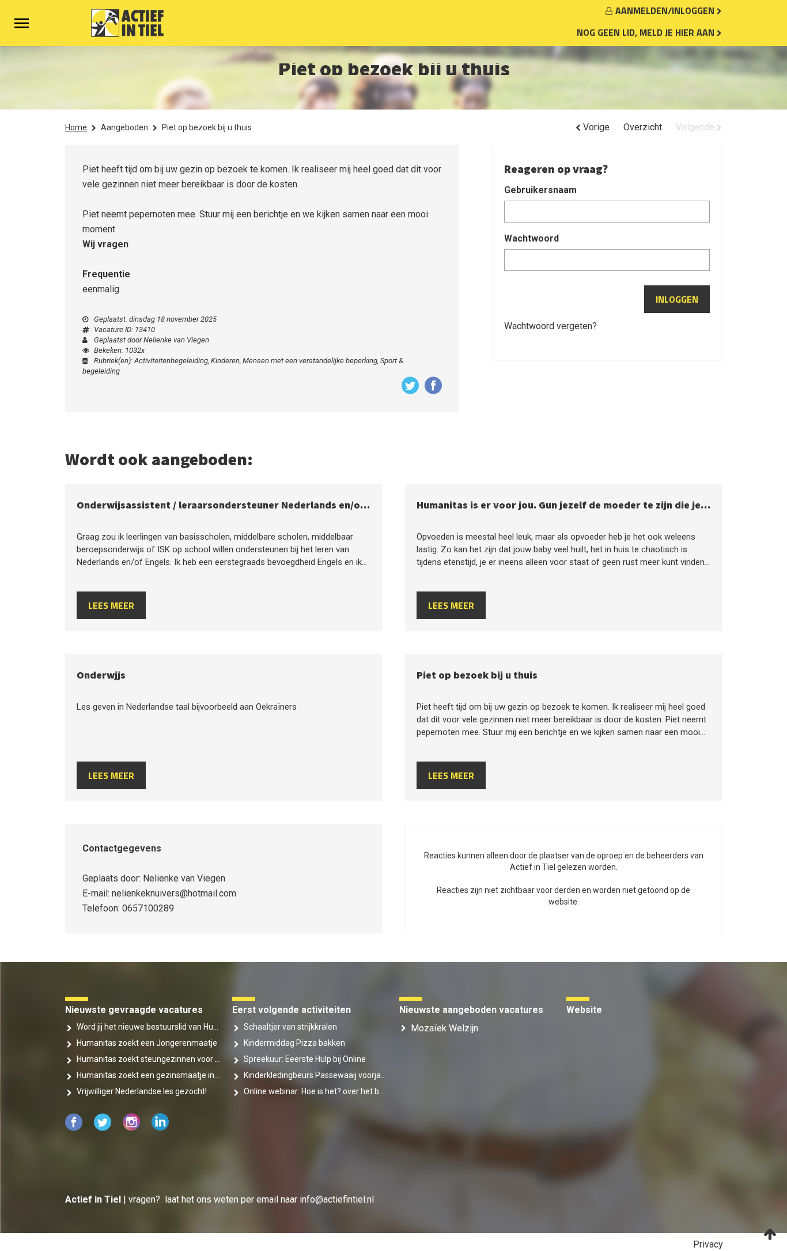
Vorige (595, 127)
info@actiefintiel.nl (337, 1199)
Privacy (708, 1244)
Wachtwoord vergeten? (550, 326)
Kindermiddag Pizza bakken (294, 1042)
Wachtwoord (531, 238)
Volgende (696, 127)
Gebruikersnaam (540, 189)
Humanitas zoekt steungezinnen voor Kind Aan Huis (149, 1059)
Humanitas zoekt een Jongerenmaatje (147, 1042)
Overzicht (642, 127)
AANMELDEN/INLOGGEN (666, 10)
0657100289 (148, 908)
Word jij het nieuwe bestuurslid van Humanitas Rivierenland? (149, 1026)
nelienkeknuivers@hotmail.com (174, 893)
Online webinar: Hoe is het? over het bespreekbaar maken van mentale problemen (316, 1091)
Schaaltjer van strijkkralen (290, 1026)
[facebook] (75, 1127)
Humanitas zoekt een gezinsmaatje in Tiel (149, 1075)
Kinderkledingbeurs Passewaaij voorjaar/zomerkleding (316, 1075)
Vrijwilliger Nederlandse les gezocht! (142, 1091)
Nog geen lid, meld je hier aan (647, 32)
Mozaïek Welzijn (444, 1028)
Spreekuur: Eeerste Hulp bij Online (305, 1059)
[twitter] (103, 1127)
